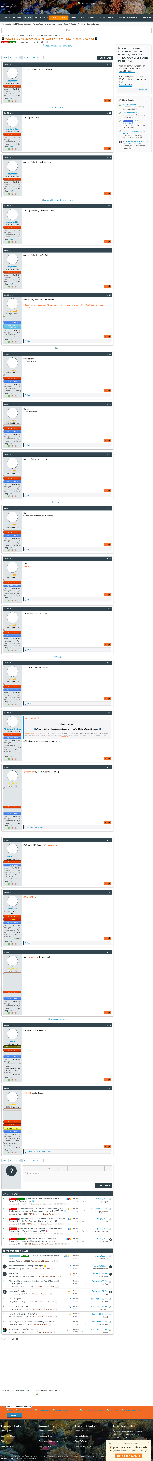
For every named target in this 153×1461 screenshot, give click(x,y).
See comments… (142, 90)
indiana (18, 95)
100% (12, 98)
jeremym (104, 1201)
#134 (109, 713)
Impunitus (12, 1309)
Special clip (13, 1273)
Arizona (18, 1141)
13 (61, 1234)
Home (5, 18)
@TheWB (27, 1093)
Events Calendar (82, 1436)
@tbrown (27, 566)
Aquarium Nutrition (40, 1324)
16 (56, 1244)
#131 (109, 559)
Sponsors (5, 1441)
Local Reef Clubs (8, 1436)
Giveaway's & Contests (48, 1441)
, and (38, 1151)
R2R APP (101, 18)
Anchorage (17, 391)
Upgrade (90, 18)
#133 (109, 663)
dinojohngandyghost (100, 1269)
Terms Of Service (82, 1430)
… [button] (13, 57)
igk (107, 1294)
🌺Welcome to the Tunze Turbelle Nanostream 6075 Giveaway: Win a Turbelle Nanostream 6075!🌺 (35, 1229)
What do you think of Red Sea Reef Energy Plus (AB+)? (31, 1321)
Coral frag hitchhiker (130, 113)
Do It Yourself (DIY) (130, 109)
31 (58, 1204)
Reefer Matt (13, 1332)
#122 (109, 113)
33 (64, 1204)
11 (55, 1234)
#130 (109, 508)
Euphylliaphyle (103, 1212)
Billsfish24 (104, 1241)
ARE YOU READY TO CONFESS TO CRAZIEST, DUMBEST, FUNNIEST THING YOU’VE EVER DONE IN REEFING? (133, 54)
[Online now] (12, 781)
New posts (6, 24)
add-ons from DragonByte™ (77, 1456)
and (35, 827)
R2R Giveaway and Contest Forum (39, 1204)
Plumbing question (129, 105)
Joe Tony (12, 1317)
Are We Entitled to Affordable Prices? (24, 1329)
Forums (27, 18)
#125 (109, 250)
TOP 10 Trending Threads (15, 1251)
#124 (109, 206)
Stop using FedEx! (16, 1298)
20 (68, 1244)
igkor (10, 1294)
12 (58, 1234)
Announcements (46, 1430)
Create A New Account (84, 1446)
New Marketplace (59, 18)
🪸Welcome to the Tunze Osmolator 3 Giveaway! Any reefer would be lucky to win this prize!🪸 (33, 1239)
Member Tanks (128, 127)
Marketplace (6, 1430)
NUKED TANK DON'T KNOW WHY (23, 1314)
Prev (6, 57)
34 (67, 1204)
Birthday (17, 18)
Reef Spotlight (45, 1446)
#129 (109, 454)
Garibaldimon (13, 1276)
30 (55, 1204)
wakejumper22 (14, 1301)
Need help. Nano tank (18, 1291)
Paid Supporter (7, 1446)
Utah (19, 823)
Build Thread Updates (22, 24)
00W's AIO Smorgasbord (132, 122)
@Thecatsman (50, 845)
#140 (109, 1088)
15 (67, 1234)
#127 (109, 354)
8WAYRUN (32, 1458)
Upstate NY (17, 932)
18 (34, 57)
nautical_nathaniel (101, 1231)
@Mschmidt (28, 771)
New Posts (128, 100)
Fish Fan (105, 1284)
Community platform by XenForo (23, 1456)
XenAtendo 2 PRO (7, 1458)
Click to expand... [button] (67, 737)
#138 (109, 952)
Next (39, 57)
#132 (109, 609)
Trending (81, 24)
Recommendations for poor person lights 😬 (27, 1266)
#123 (109, 157)
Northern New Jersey (13, 1068)
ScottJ (105, 1317)
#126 (109, 295)
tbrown (105, 1221)
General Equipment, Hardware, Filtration (49, 1276)
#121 (109, 64)
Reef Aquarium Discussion (40, 1261)
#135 (109, 767)
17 (59, 1244)
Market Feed (76, 18)
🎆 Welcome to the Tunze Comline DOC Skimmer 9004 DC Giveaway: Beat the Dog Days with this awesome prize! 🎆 (37, 1219)
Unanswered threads (53, 24)
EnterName (103, 1325)
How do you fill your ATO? (19, 1306)
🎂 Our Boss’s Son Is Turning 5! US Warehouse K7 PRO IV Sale (135, 142)
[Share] (105, 64)
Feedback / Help (45, 1436)
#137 (109, 892)
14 (64, 1234)
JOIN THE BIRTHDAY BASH (128, 1456)
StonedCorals (13, 1286)
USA (19, 747)
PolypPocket (13, 1324)
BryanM (105, 1301)
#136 (109, 840)
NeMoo (105, 1332)
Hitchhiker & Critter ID (131, 117)
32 (61, 1204)
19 (65, 1244)
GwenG (11, 1268)
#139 (109, 1025)
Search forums (93, 24)
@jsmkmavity (33, 957)
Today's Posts (70, 24)
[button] (9, 17)
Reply (108, 100)
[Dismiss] (149, 30)
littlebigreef (104, 1309)
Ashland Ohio (16, 337)
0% (11, 339)
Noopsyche (127, 148)
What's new (40, 18)
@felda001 (28, 897)
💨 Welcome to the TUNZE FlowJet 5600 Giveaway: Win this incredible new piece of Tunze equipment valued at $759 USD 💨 (37, 1209)
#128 (109, 404)
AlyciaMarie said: (31, 718)
